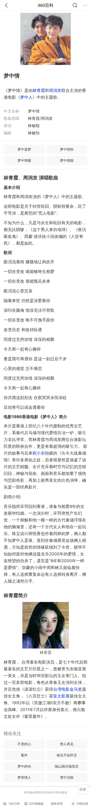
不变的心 (24, 744)
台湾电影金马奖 (67, 689)
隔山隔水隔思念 (67, 766)
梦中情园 (67, 160)
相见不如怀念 (67, 755)
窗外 (24, 755)
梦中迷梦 (24, 149)
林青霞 (39, 90)
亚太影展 (61, 696)
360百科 (46, 5)
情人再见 (67, 744)
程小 (39, 453)
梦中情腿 (24, 160)
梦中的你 (24, 766)
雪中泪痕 (67, 777)
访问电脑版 (36, 803)
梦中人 (26, 97)
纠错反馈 (82, 803)
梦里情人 (24, 777)
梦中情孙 (67, 149)
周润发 (55, 90)
